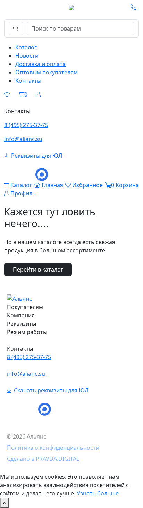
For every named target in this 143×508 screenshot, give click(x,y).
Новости (27, 55)
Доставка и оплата (40, 64)
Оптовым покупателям (46, 72)
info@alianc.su (23, 139)
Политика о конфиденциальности (53, 447)
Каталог (26, 47)
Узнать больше (98, 493)
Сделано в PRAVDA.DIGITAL (43, 459)
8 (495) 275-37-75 (26, 125)
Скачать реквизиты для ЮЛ (51, 390)
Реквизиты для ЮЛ (36, 155)
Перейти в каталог (38, 269)
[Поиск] (16, 28)
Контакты (28, 80)
